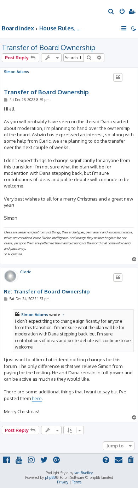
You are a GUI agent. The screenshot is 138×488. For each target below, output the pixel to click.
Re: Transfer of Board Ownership (47, 291)
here (37, 398)
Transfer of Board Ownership (49, 47)
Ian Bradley (83, 473)
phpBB (50, 477)
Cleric (25, 272)
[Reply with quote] (117, 77)
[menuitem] (111, 12)
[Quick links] (124, 28)
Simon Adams (16, 72)
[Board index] (17, 9)
